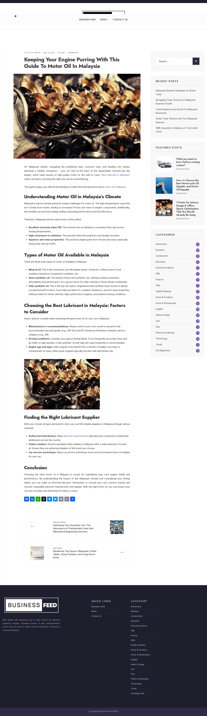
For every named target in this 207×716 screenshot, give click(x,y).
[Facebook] (27, 499)
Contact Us (120, 19)
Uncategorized (163, 350)
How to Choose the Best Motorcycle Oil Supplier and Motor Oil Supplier (187, 184)
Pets (158, 327)
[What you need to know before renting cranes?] (164, 164)
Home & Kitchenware (166, 303)
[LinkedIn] (33, 499)
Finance (160, 279)
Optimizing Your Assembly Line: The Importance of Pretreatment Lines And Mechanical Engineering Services (73, 527)
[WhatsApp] (38, 499)
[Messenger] (50, 499)
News (103, 19)
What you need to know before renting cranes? (188, 162)
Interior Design (163, 315)
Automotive (73, 52)
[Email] (61, 499)
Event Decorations (165, 267)
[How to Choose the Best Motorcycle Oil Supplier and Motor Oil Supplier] (164, 185)
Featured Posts (169, 147)
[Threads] (44, 499)
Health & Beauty (163, 291)
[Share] (73, 499)
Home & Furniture (164, 297)
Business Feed (87, 19)
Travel (159, 344)
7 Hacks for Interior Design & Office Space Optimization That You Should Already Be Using (187, 209)
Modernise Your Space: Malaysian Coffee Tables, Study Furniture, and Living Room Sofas (74, 553)
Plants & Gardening (165, 332)
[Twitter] (56, 499)
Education (160, 262)
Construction (182, 169)
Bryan (37, 52)
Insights (159, 309)
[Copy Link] (67, 499)
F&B (158, 273)
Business (160, 250)
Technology (161, 338)
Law (158, 321)
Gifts (158, 285)
